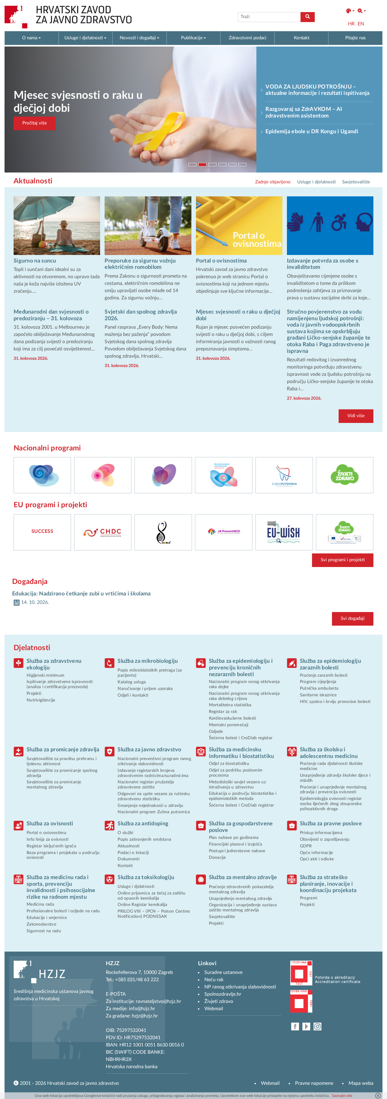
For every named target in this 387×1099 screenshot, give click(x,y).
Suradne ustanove (223, 972)
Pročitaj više (34, 123)
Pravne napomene (314, 1083)
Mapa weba (361, 1083)
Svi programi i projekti (343, 560)
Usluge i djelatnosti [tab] (316, 182)
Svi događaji (353, 618)
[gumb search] (308, 17)
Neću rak (213, 979)
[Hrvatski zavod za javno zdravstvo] (68, 17)
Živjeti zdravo (218, 1001)
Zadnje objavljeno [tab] (273, 182)
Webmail (270, 1083)
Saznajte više (342, 1095)
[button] (350, 11)
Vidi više (356, 416)
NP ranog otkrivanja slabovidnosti (240, 987)
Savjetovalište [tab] (356, 182)
